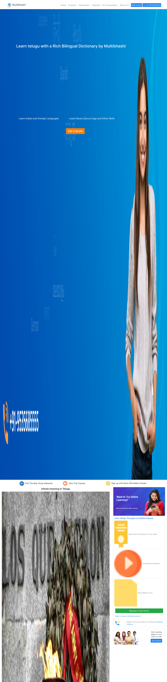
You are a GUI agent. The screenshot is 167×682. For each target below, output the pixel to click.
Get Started (156, 641)
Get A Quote (75, 131)
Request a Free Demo (139, 611)
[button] (72, 5)
